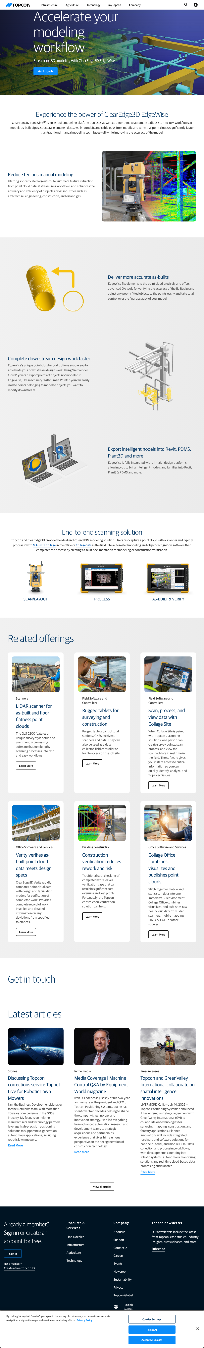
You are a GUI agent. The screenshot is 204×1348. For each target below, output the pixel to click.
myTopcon (114, 5)
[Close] (197, 1328)
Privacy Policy (84, 1320)
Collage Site (83, 545)
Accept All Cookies (151, 1339)
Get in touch (45, 71)
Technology (93, 5)
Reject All (152, 1329)
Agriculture (72, 5)
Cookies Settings (151, 1319)
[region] (102, 1329)
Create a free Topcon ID (19, 1268)
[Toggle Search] (186, 4)
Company (135, 5)
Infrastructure (49, 5)
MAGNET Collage (44, 545)
